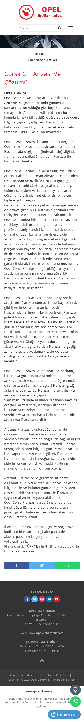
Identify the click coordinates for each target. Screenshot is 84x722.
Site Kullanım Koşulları (53, 675)
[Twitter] (34, 599)
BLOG (42, 56)
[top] (42, 660)
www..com (42, 691)
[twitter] (42, 565)
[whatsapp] (67, 565)
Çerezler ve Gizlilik (21, 675)
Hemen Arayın (67, 714)
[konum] (75, 690)
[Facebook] (27, 599)
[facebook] (17, 565)
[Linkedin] (49, 599)
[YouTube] (56, 599)
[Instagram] (42, 599)
